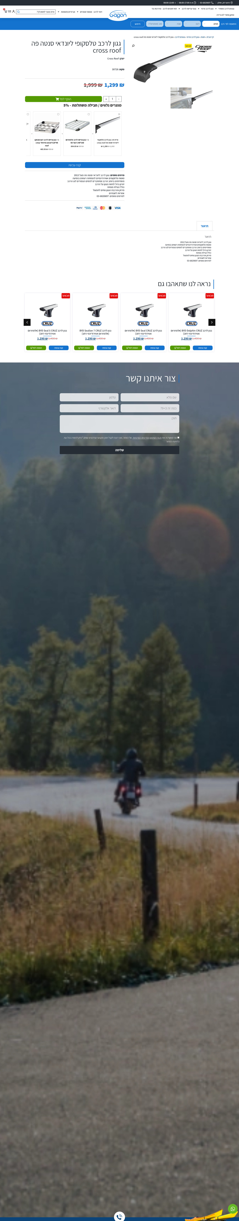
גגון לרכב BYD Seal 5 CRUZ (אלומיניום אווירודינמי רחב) (47, 332)
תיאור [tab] (204, 226)
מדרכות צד (156, 8)
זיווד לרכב (97, 11)
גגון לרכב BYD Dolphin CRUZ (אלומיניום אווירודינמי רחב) (191, 332)
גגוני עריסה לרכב (189, 8)
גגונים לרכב (180, 37)
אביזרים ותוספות (68, 11)
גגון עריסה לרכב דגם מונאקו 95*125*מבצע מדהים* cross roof (46, 143)
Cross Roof (113, 58)
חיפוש (138, 24)
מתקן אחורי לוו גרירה (225, 14)
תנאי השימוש (156, 437)
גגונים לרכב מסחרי (226, 8)
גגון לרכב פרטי (207, 8)
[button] (133, 45)
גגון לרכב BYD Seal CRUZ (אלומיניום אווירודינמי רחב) (143, 332)
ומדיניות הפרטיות (141, 437)
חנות (203, 37)
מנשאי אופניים (86, 11)
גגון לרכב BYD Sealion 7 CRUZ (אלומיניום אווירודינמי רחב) (95, 332)
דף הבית (210, 37)
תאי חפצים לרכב (170, 8)
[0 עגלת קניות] (5, 11)
